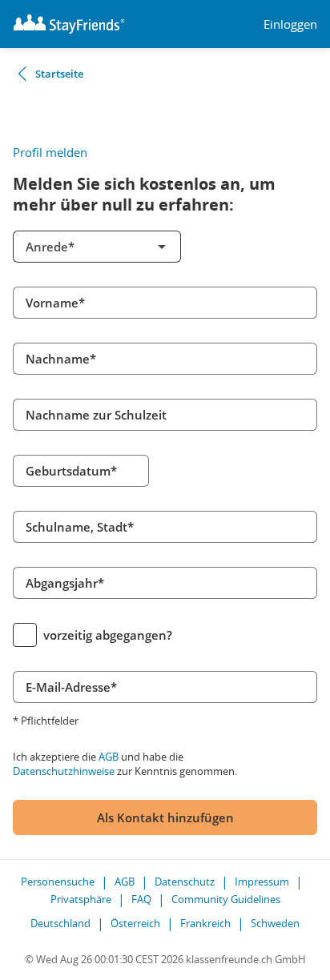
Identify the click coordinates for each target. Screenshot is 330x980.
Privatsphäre (80, 899)
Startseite (59, 73)
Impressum (262, 881)
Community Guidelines (225, 899)
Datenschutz (185, 881)
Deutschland (60, 923)
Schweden (275, 923)
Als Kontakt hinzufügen (165, 817)
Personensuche (58, 881)
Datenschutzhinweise (64, 771)
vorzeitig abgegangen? (107, 635)
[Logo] (69, 24)
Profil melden (50, 152)
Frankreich (205, 923)
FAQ (141, 899)
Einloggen (290, 24)
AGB (109, 756)
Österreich (135, 923)
